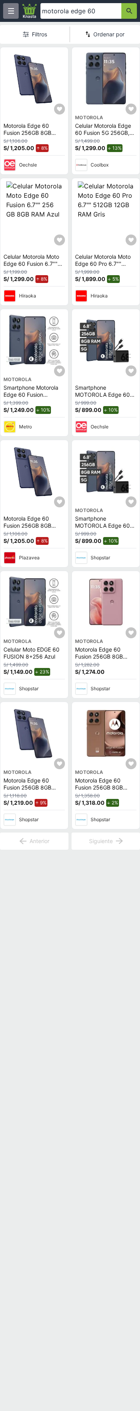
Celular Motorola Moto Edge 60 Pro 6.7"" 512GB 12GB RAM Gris (103, 263)
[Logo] (29, 11)
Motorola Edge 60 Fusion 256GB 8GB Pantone (27, 132)
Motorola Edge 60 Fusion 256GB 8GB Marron (99, 787)
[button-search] (129, 11)
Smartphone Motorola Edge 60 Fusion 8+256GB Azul (31, 394)
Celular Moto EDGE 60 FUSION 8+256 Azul (32, 653)
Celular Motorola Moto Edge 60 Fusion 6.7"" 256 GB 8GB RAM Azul (32, 263)
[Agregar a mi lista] (59, 109)
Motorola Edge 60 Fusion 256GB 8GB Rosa (99, 656)
